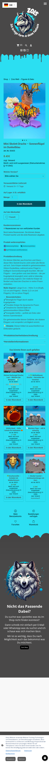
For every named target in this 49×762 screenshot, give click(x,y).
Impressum (28, 751)
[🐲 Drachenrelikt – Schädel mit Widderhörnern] (13, 463)
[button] (11, 217)
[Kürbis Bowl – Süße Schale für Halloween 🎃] (13, 416)
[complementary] (9, 5)
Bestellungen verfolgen (33, 515)
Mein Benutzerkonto (15, 515)
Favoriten (15, 524)
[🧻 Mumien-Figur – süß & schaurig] (35, 416)
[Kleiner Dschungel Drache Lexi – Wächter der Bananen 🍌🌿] (13, 363)
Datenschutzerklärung (13, 751)
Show (45, 758)
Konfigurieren (10, 754)
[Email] (28, 50)
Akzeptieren (11, 759)
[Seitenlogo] (24, 23)
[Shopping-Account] (30, 45)
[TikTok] (24, 50)
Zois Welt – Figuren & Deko (22, 79)
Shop (6, 79)
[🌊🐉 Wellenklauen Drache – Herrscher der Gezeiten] (35, 363)
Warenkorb (33, 524)
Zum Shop (24, 647)
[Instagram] (21, 50)
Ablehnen (22, 759)
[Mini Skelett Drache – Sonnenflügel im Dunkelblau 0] (24, 111)
